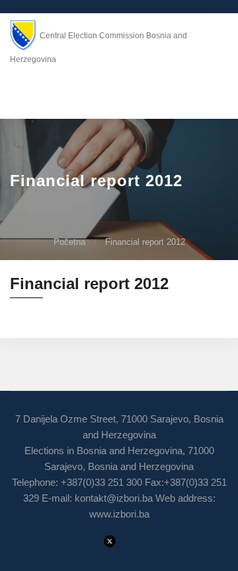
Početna (69, 242)
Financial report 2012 (145, 242)
